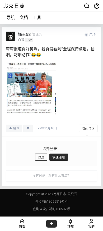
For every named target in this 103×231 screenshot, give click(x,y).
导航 (10, 17)
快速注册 (58, 157)
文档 (24, 17)
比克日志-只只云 (65, 194)
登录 (41, 157)
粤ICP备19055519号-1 (51, 201)
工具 (37, 17)
